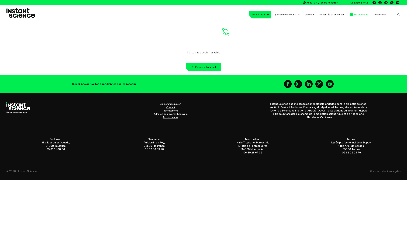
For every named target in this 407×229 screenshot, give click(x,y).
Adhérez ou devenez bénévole (171, 114)
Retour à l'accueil (205, 67)
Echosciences (170, 117)
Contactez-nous (359, 2)
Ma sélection (361, 14)
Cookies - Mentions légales (385, 171)
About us (311, 2)
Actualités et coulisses (332, 14)
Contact (170, 107)
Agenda (309, 14)
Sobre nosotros (329, 2)
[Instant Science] (20, 14)
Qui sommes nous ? (171, 104)
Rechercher (380, 14)
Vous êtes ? (259, 14)
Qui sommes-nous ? (285, 14)
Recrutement (170, 110)
